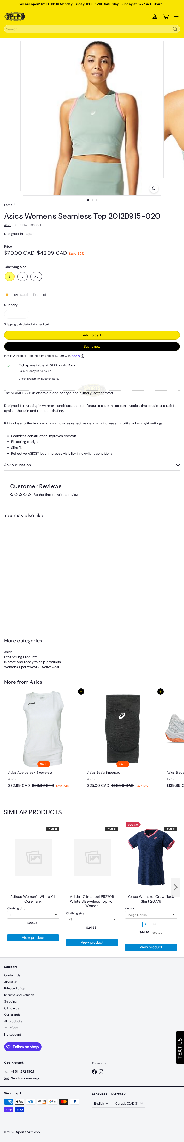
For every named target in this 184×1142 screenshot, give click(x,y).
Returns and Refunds (19, 995)
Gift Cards (11, 1008)
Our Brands (12, 1015)
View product (33, 937)
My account (12, 1034)
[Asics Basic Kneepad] (122, 741)
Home (8, 205)
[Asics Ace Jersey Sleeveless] (43, 741)
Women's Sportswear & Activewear (32, 667)
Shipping (10, 324)
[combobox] (92, 29)
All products (13, 1021)
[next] (175, 887)
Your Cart (11, 1028)
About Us (11, 982)
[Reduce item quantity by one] (8, 314)
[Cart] (165, 16)
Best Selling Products (20, 657)
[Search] (175, 29)
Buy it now (92, 346)
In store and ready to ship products (32, 662)
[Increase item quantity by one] (25, 314)
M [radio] (154, 924)
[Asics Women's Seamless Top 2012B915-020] (34, 570)
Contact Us (12, 975)
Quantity (11, 305)
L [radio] (146, 924)
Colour (129, 908)
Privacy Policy (14, 988)
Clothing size (16, 908)
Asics (8, 652)
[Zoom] (154, 188)
